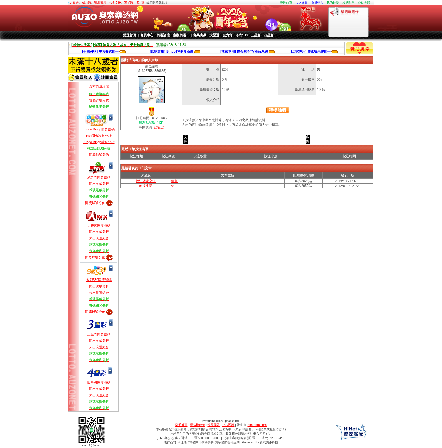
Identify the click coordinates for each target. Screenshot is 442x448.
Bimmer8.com (257, 425)
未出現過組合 (99, 238)
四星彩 (141, 2)
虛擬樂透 (179, 35)
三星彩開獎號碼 (98, 334)
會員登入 (317, 2)
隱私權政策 (197, 425)
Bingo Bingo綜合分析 (99, 142)
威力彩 (86, 2)
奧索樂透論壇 (99, 86)
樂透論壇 (163, 35)
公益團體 (364, 2)
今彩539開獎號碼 (99, 280)
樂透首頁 (286, 2)
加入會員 (301, 2)
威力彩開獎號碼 (98, 177)
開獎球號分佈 (99, 155)
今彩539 (115, 2)
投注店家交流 (146, 181)
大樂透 (74, 2)
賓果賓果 (100, 2)
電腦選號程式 (99, 100)
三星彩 (128, 2)
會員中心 (146, 35)
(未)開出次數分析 (99, 136)
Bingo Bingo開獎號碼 (99, 129)
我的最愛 (333, 2)
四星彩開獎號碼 (98, 382)
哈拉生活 (145, 186)
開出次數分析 (99, 184)
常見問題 (348, 2)
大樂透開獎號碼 (98, 225)
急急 (174, 181)
